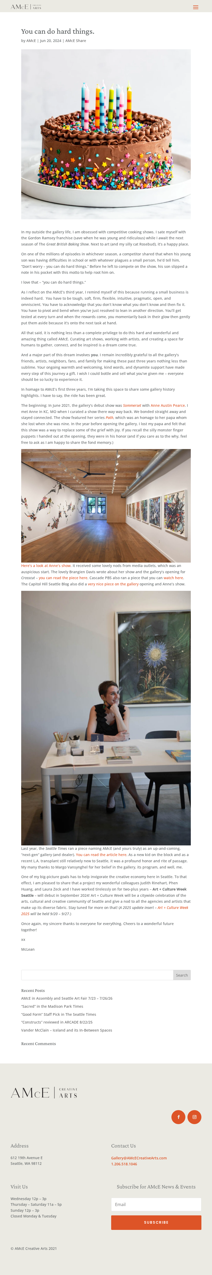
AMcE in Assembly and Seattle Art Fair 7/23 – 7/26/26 (66, 998)
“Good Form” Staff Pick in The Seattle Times (58, 1014)
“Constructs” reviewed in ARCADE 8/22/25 (57, 1022)
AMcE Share (75, 40)
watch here (173, 577)
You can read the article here (101, 854)
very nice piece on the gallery (113, 584)
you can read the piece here (63, 577)
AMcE (31, 40)
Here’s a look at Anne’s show (46, 565)
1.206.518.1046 (124, 1163)
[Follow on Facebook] (178, 1117)
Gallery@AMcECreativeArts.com (139, 1157)
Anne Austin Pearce (168, 405)
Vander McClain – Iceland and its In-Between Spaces (66, 1030)
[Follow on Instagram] (194, 1117)
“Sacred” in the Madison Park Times (52, 1006)
